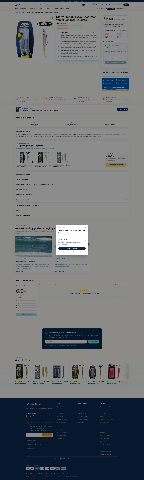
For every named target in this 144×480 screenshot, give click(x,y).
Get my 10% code (72, 248)
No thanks (72, 252)
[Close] (85, 227)
